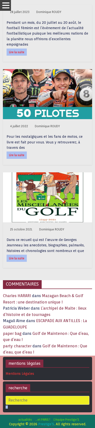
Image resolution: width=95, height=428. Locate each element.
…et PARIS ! (42, 419)
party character (17, 346)
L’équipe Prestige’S (66, 419)
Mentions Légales (20, 374)
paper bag (12, 333)
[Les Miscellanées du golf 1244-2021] (47, 175)
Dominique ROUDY (48, 12)
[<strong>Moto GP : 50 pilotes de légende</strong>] (47, 72)
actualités (25, 419)
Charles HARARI (17, 295)
